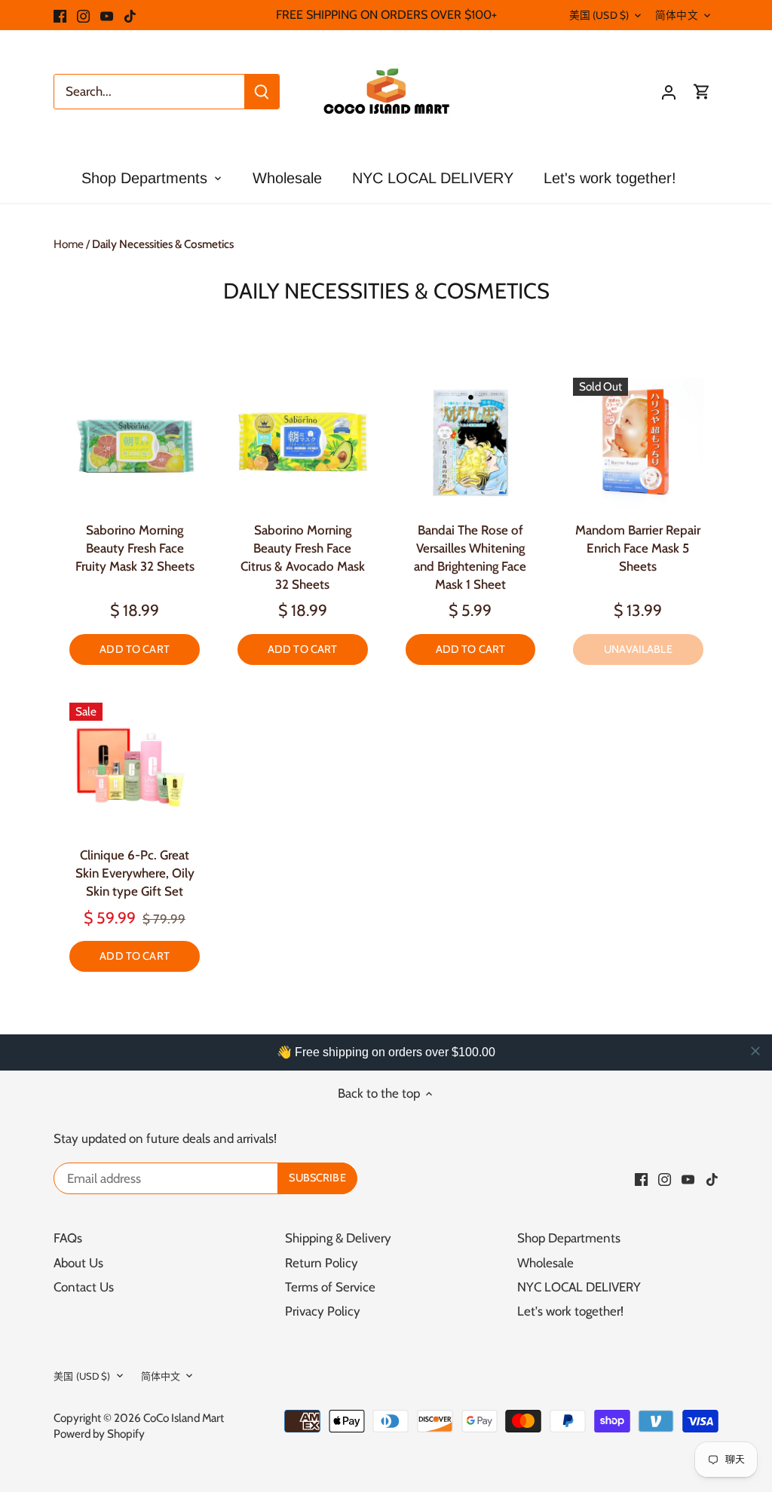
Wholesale (545, 1262)
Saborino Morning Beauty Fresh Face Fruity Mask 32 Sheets (135, 548)
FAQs (68, 1237)
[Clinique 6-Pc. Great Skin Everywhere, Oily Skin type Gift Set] (134, 768)
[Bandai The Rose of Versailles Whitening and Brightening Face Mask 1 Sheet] (471, 443)
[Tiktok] (130, 15)
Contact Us (84, 1286)
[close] (755, 1051)
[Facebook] (60, 15)
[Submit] (261, 92)
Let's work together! (570, 1311)
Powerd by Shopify (99, 1433)
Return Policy (321, 1262)
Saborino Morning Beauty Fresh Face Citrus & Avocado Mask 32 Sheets (302, 556)
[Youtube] (106, 15)
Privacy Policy (322, 1311)
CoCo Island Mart (183, 1418)
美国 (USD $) (599, 15)
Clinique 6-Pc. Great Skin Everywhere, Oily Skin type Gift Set (135, 873)
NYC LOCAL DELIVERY (579, 1286)
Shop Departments (568, 1237)
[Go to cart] (702, 91)
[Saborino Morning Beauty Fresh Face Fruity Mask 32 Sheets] (134, 443)
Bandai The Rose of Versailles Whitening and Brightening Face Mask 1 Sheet (470, 556)
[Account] (668, 91)
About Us (78, 1262)
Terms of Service (330, 1286)
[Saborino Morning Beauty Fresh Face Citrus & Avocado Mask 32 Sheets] (302, 443)
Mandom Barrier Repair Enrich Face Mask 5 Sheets (637, 548)
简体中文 (676, 15)
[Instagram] (83, 15)
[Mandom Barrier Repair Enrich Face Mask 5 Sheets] (638, 443)
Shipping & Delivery (338, 1237)
